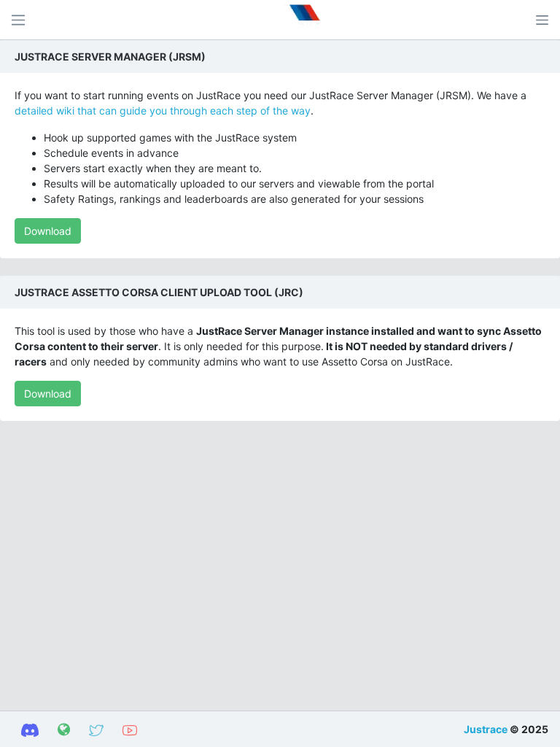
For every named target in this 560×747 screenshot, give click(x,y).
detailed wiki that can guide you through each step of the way (163, 110)
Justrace (486, 729)
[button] (542, 19)
